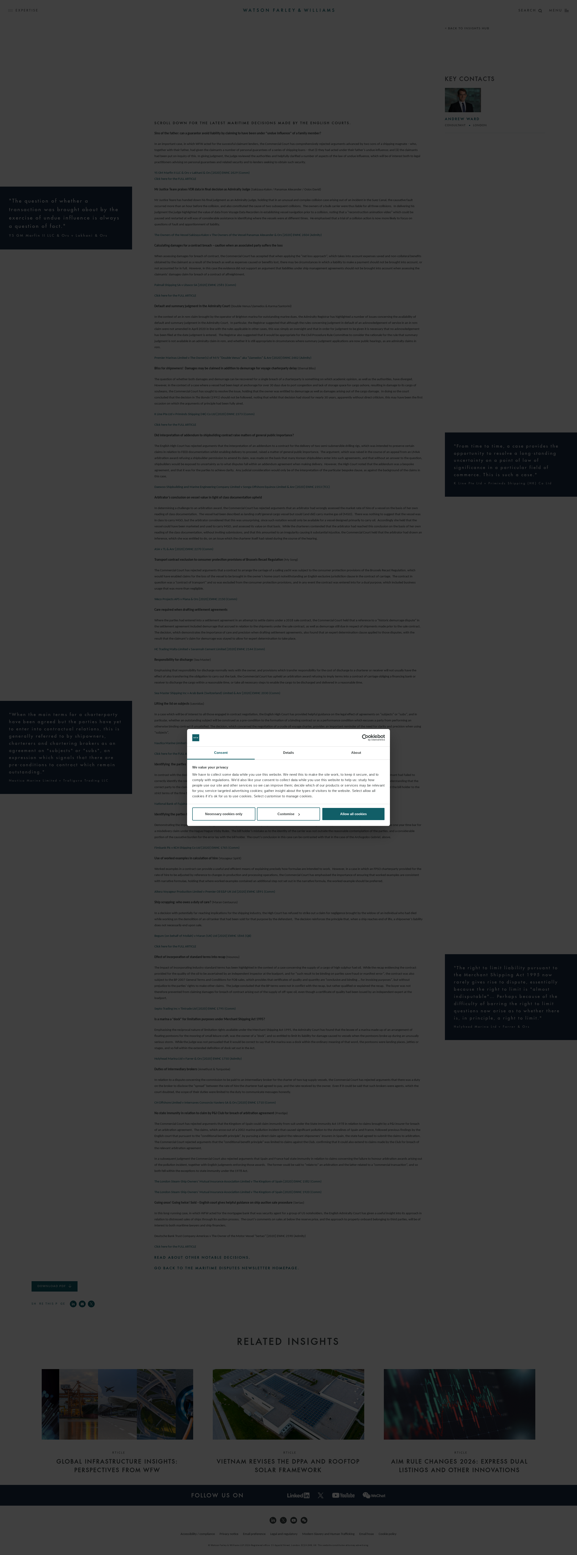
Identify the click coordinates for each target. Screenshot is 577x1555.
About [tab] (356, 753)
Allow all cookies (353, 814)
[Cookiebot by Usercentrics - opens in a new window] (365, 737)
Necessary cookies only (223, 814)
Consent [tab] (221, 753)
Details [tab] (288, 753)
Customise (285, 814)
